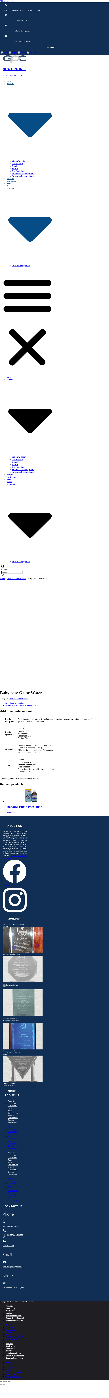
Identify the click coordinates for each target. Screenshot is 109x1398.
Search (4, 570)
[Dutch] (5, 52)
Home (9, 81)
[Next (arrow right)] (4, 1384)
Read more (9, 812)
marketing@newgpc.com (22, 31)
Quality (15, 166)
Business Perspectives (22, 176)
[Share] (6, 1381)
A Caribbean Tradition (15, 75)
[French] (22, 52)
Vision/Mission (19, 161)
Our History (17, 163)
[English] (13, 52)
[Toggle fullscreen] (4, 1381)
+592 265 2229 (22, 21)
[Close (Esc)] (9, 1381)
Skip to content (6, 1)
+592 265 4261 (9, 10)
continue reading (19, 855)
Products (10, 179)
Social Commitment (13, 1111)
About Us (11, 1101)
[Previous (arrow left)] (1, 1384)
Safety (15, 168)
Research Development (23, 173)
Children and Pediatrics (16, 578)
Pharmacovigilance (21, 265)
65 (17, 10)
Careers (10, 186)
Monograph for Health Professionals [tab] (20, 705)
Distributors (11, 181)
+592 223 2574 (35, 10)
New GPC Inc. (14, 68)
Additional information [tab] (14, 703)
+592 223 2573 (23, 10)
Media (9, 183)
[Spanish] (31, 52)
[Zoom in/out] (1, 1381)
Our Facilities (18, 171)
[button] (27, 321)
